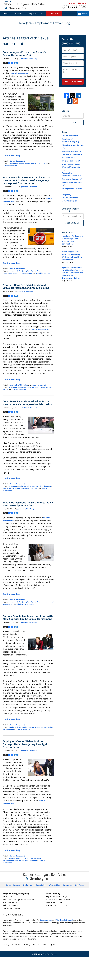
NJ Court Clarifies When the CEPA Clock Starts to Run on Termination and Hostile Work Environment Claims (72, 272)
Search (73, 122)
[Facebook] (66, 95)
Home (5, 13)
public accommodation (17, 273)
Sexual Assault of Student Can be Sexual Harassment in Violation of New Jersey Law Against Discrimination (26, 180)
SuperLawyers (46, 920)
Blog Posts (79, 885)
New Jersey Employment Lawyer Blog (24, 5)
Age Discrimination (72, 179)
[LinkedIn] (78, 95)
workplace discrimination (24, 604)
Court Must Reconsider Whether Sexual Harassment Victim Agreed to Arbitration (27, 403)
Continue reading (11, 155)
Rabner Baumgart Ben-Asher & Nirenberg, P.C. (37, 944)
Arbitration (13, 387)
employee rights (15, 727)
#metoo (12, 858)
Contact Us (54, 13)
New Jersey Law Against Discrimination (33, 163)
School (29, 273)
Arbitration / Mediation (19, 385)
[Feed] (75, 101)
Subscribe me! (72, 222)
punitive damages (21, 860)
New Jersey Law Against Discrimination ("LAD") (20, 488)
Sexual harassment (10, 166)
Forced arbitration (38, 387)
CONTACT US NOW (73, 81)
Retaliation (33, 860)
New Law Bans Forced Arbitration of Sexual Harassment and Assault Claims (26, 286)
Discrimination (70, 135)
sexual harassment (20, 73)
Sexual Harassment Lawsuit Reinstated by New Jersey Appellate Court (28, 504)
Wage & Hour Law (71, 161)
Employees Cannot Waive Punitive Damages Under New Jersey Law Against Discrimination (27, 744)
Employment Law (36, 13)
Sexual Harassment (17, 161)
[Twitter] (72, 95)
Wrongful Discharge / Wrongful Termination (71, 167)
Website (18, 13)
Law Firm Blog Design (44, 954)
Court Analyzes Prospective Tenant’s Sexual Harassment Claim (24, 53)
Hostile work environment (41, 486)
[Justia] (70, 101)
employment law (24, 387)
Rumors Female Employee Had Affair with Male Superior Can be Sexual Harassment (28, 617)
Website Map (54, 885)
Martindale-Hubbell (64, 920)
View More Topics (69, 201)
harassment (13, 163)
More (84, 13)
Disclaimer (27, 885)
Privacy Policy (40, 885)
